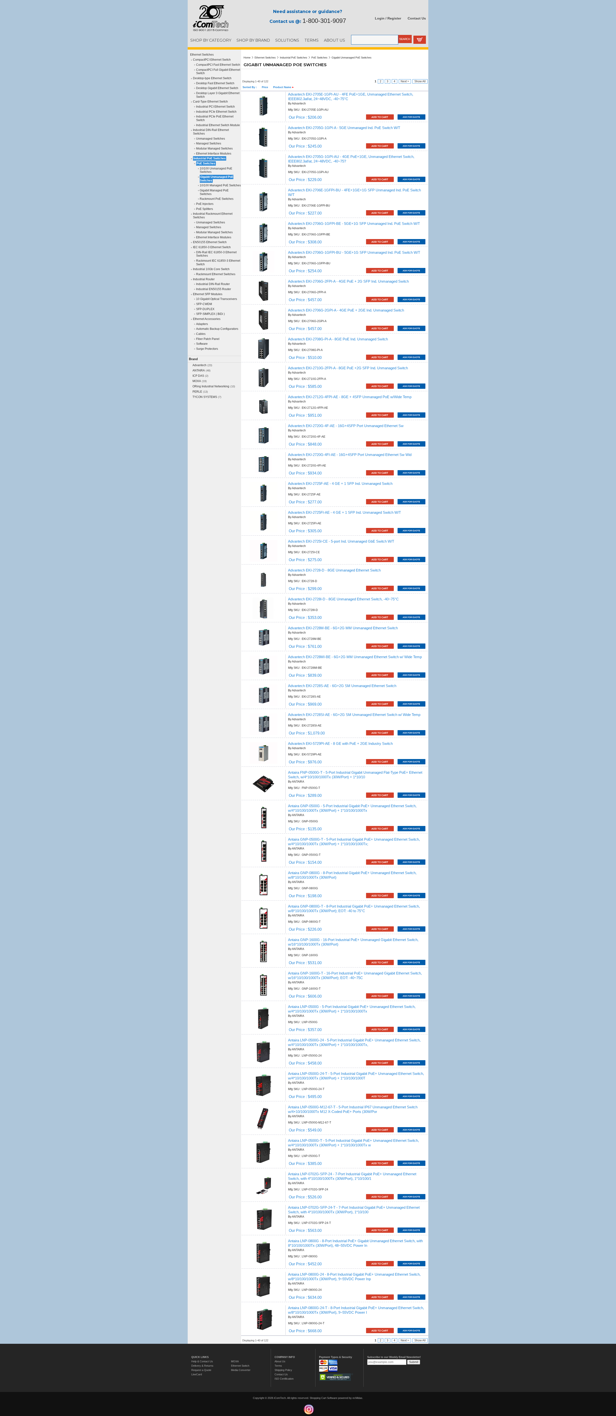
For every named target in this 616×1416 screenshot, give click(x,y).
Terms (278, 1365)
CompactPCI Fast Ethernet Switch (218, 64)
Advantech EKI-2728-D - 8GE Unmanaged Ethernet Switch (334, 570)
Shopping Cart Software (323, 1398)
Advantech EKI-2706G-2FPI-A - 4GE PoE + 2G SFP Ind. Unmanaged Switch (348, 281)
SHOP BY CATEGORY (210, 40)
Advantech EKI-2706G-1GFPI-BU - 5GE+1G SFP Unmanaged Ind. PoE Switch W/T (354, 252)
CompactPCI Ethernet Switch (212, 59)
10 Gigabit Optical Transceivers (216, 299)
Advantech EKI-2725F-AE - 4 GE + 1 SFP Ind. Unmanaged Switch (340, 484)
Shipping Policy (283, 1370)
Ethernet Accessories (206, 319)
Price (265, 87)
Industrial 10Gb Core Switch (211, 269)
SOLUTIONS (287, 40)
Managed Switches (208, 143)
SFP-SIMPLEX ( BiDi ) (210, 314)
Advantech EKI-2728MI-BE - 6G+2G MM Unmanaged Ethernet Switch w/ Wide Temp (355, 657)
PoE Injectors (204, 204)
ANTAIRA (198, 370)
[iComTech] (208, 31)
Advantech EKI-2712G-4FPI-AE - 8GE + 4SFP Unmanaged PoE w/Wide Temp (349, 397)
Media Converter (240, 1370)
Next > (405, 81)
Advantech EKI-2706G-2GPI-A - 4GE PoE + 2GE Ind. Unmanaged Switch (346, 310)
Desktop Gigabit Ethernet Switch (217, 88)
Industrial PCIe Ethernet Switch (216, 111)
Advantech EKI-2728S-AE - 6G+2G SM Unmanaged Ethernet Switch (342, 686)
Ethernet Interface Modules (213, 153)
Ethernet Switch (240, 1365)
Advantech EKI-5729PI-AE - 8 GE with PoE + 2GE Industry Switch (340, 744)
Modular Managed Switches (214, 148)
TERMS (311, 40)
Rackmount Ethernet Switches (215, 274)
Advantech (199, 365)
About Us (280, 1361)
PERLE (197, 391)
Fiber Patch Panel (207, 339)
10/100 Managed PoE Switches (220, 185)
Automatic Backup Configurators (217, 329)
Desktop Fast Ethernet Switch (215, 83)
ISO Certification (284, 1378)
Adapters (202, 324)
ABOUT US (334, 40)
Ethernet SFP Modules (207, 294)
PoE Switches (206, 163)
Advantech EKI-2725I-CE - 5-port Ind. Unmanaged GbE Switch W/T (341, 541)
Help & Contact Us (202, 1361)
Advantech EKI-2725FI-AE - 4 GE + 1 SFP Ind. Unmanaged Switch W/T (344, 512)
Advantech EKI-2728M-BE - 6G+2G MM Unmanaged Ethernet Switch (343, 628)
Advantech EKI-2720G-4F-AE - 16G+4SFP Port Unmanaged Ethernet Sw (346, 426)
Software (202, 343)
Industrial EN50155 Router (213, 289)
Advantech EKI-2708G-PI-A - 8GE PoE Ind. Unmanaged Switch (338, 339)
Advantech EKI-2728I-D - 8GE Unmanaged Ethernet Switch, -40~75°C (343, 599)
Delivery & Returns (202, 1365)
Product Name (282, 87)
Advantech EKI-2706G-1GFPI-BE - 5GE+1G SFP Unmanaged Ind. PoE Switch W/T (354, 224)
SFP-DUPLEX (205, 309)
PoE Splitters (204, 209)
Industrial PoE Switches (209, 158)
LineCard (196, 1374)
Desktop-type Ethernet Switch (212, 78)
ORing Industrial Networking (210, 386)
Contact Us (417, 18)
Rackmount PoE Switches (216, 199)
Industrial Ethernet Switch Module (218, 125)
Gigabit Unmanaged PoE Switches (216, 178)
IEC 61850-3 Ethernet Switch (212, 247)
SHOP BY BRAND (253, 40)
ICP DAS (198, 375)
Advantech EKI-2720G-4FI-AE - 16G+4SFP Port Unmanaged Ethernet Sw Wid (349, 455)
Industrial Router (204, 279)
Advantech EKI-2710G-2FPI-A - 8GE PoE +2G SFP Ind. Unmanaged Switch (348, 368)
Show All (420, 81)
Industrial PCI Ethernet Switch (215, 106)
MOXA (196, 381)
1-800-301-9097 (324, 20)
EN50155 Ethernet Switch (210, 242)
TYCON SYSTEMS (204, 397)
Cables (200, 334)
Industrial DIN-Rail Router (213, 284)
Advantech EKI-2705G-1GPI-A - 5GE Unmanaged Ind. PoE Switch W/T (344, 128)
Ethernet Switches (202, 54)
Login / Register (388, 18)
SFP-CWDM (204, 304)
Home (247, 57)
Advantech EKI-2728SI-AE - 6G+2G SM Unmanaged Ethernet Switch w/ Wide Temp (354, 715)
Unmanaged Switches (210, 138)
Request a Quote (201, 1370)
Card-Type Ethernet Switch (210, 101)
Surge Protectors (207, 349)
